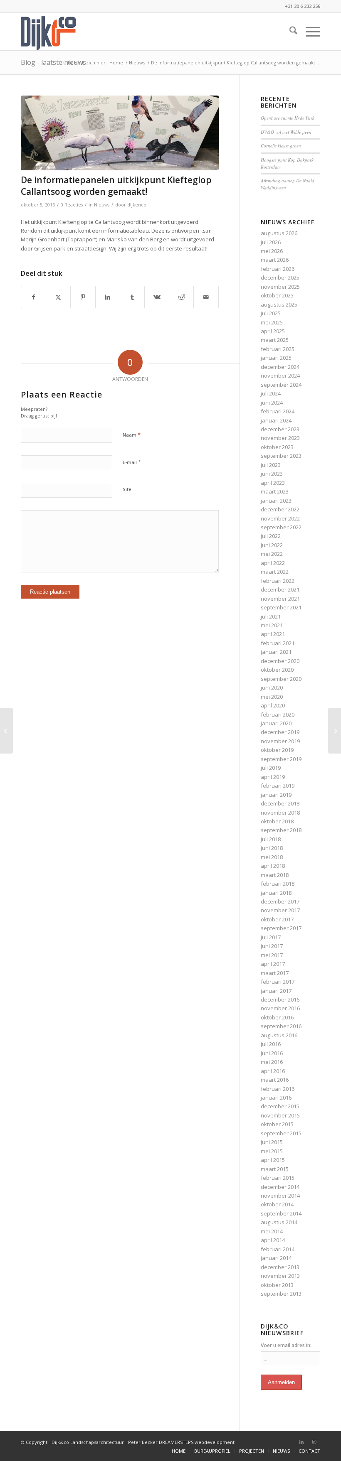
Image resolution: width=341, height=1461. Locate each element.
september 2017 (281, 928)
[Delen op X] (58, 297)
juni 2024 (272, 402)
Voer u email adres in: (286, 1345)
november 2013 (280, 1275)
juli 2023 (271, 465)
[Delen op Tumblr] (132, 297)
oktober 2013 (277, 1285)
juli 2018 (271, 839)
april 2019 (273, 777)
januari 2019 (276, 794)
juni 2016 (272, 1053)
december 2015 (280, 1106)
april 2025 (273, 331)
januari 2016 (276, 1097)
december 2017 (280, 901)
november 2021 (280, 598)
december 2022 (280, 509)
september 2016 (281, 1026)
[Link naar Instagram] (314, 1442)
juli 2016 (271, 1044)
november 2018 (280, 812)
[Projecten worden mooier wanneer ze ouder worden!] (334, 731)
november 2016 (280, 1008)
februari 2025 (277, 349)
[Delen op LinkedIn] (108, 297)
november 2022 (280, 518)
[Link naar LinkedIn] (301, 1442)
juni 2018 (272, 848)
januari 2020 (276, 723)
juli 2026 (271, 242)
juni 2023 (272, 473)
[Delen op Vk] (157, 297)
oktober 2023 (277, 447)
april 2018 (273, 865)
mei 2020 (272, 696)
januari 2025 (276, 357)
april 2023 (273, 482)
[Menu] (308, 31)
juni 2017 (272, 946)
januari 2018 (276, 892)
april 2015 (273, 1160)
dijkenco (136, 205)
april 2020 (273, 705)
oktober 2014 (277, 1204)
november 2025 (280, 286)
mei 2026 (272, 251)
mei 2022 (272, 553)
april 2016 (273, 1071)
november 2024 (280, 375)
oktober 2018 (277, 821)
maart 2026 (275, 259)
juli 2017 (271, 937)
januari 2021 (276, 652)
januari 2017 (276, 990)
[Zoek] (289, 31)
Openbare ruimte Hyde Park (287, 118)
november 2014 (280, 1195)
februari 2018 (277, 883)
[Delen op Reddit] (181, 297)
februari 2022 (277, 580)
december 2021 (280, 589)
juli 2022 (271, 536)
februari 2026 (277, 269)
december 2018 (280, 803)
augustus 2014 (279, 1222)
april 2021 (273, 634)
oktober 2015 (277, 1124)
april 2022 (273, 563)
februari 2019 (277, 785)
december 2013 (280, 1267)
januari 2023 (276, 500)
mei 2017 (272, 955)
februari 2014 (277, 1249)
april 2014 (273, 1240)
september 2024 (281, 384)
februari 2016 (277, 1089)
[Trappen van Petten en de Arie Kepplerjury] (6, 731)
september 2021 (281, 607)
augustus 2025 (279, 304)
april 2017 (273, 963)
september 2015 (281, 1133)
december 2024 (280, 367)
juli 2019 (271, 767)
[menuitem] (289, 31)
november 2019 (280, 741)
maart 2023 (275, 491)
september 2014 (281, 1213)
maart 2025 (275, 340)
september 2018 (281, 830)
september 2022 (281, 527)
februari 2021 (277, 643)
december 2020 (280, 661)
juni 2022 (272, 545)
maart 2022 (275, 571)
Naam (132, 434)
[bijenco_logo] (48, 31)
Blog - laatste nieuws (53, 62)
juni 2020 (272, 687)
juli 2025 (271, 313)
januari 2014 (276, 1258)
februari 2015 (277, 1177)
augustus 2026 (279, 233)
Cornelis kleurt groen (281, 145)
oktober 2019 (277, 750)
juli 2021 (271, 616)
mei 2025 (272, 322)
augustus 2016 (279, 1035)
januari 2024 (276, 420)
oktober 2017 (277, 919)
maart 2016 (275, 1079)
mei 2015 (272, 1151)
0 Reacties (72, 205)
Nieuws (101, 205)
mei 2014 (272, 1231)
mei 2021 (272, 625)
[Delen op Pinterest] (83, 297)
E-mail (132, 462)
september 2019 (281, 759)
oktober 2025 (277, 295)
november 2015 (280, 1115)
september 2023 (281, 455)
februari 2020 (277, 714)
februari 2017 (277, 981)
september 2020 (281, 679)
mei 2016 (272, 1062)
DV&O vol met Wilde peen (286, 132)
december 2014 (280, 1187)
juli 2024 (271, 393)
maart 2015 (275, 1169)
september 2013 (281, 1293)
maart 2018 (275, 875)
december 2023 (280, 429)
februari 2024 (277, 411)
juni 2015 (272, 1142)
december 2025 (280, 277)
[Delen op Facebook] (33, 297)
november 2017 (280, 910)
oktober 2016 (277, 1017)
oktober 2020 (277, 669)
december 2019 (280, 732)
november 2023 (280, 438)
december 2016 (280, 999)
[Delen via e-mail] (206, 297)
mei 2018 (272, 857)
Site (127, 489)
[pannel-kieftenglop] (120, 133)
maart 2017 (275, 973)
